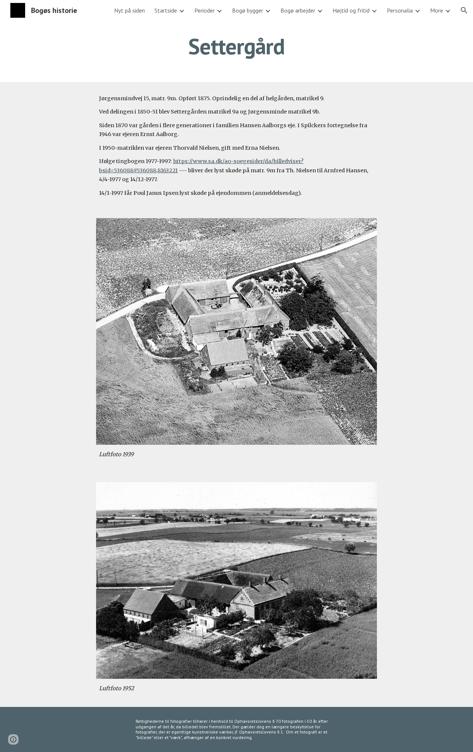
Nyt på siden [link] (129, 10)
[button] (464, 10)
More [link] (436, 10)
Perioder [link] (204, 10)
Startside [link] (165, 10)
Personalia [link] (400, 10)
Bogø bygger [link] (247, 10)
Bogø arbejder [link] (297, 10)
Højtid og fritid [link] (351, 10)
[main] (236, 46)
